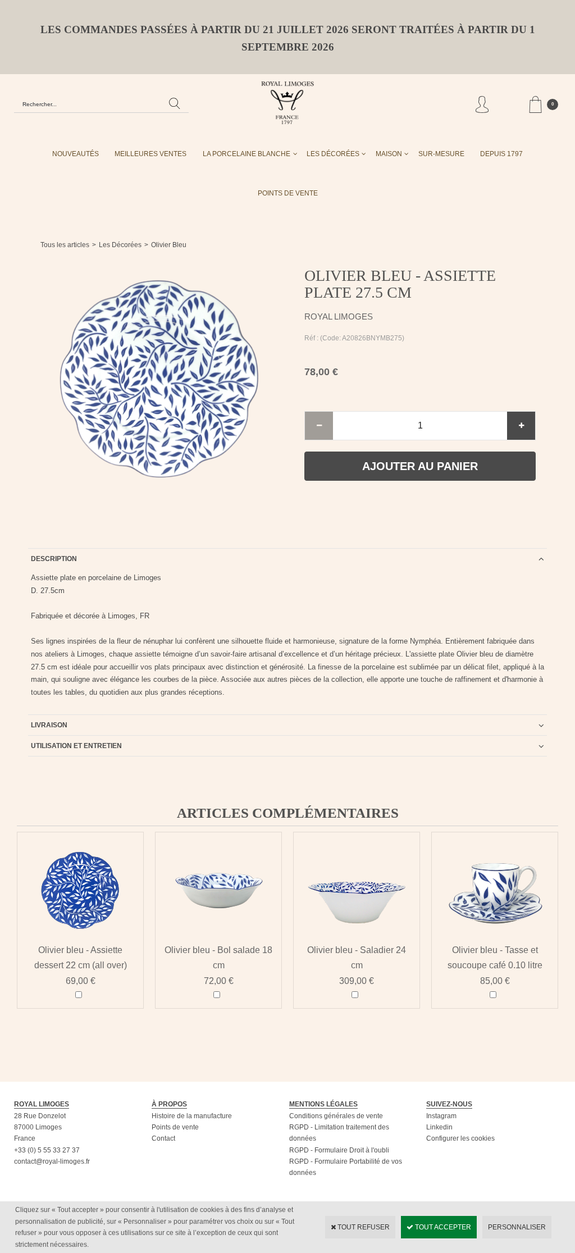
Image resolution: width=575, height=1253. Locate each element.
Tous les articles (64, 245)
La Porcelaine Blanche (246, 154)
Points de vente (175, 1127)
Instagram (441, 1116)
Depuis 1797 (501, 154)
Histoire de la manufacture (192, 1116)
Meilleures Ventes (150, 154)
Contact (163, 1138)
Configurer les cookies (460, 1138)
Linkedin (439, 1127)
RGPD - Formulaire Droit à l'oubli (339, 1150)
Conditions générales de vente (336, 1116)
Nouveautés (75, 154)
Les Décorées (333, 154)
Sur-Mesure (441, 154)
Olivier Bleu (168, 245)
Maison (389, 154)
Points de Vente (288, 193)
